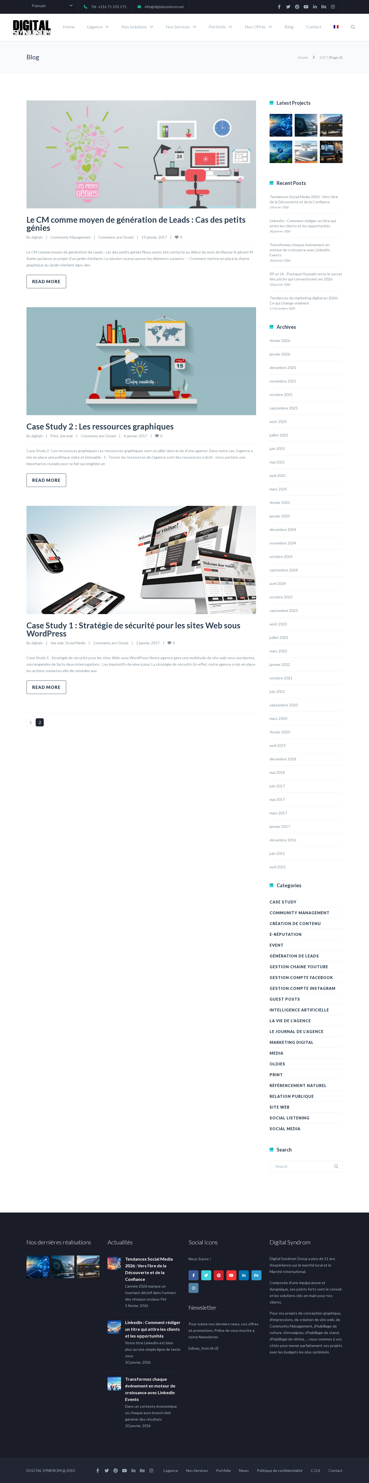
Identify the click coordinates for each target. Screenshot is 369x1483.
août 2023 (278, 624)
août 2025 (278, 421)
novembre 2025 (283, 381)
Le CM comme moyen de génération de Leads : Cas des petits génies (136, 223)
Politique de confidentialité (280, 1470)
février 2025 (280, 502)
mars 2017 (278, 813)
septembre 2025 (284, 408)
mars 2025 (278, 489)
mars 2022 (278, 651)
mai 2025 (277, 462)
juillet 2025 (279, 435)
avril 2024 (278, 583)
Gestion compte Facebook (301, 977)
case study (283, 902)
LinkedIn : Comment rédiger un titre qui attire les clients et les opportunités (152, 1329)
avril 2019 (278, 745)
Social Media (75, 643)
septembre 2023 (284, 610)
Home (69, 26)
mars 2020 (278, 718)
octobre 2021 (281, 678)
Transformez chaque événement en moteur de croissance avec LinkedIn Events (300, 249)
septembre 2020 (284, 705)
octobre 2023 (281, 597)
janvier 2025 (280, 516)
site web (66, 436)
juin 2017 (277, 786)
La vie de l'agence (290, 1020)
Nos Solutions (134, 26)
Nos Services (178, 26)
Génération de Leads (294, 956)
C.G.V (315, 1470)
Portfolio (217, 26)
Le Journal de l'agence (297, 1031)
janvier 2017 (280, 826)
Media (276, 1053)
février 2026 (280, 340)
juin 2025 (277, 448)
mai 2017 (277, 799)
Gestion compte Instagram (303, 988)
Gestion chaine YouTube (299, 966)
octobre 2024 (281, 556)
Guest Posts (285, 999)
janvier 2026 (280, 354)
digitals (37, 237)
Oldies (277, 1064)
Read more (46, 281)
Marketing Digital (292, 1042)
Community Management (70, 237)
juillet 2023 (279, 637)
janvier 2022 (280, 664)
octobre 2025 (281, 394)
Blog (289, 26)
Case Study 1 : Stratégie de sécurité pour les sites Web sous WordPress (133, 629)
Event (277, 945)
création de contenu (295, 923)
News (244, 1470)
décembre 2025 (283, 367)
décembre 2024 (283, 529)
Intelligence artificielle (299, 1010)
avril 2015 (278, 867)
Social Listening (290, 1118)
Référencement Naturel (298, 1085)
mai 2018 (277, 772)
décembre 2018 (283, 759)
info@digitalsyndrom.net (164, 7)
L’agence (94, 26)
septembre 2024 (284, 570)
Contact (313, 26)
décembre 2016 (283, 840)
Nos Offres (255, 26)
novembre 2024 (283, 543)
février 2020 (280, 732)
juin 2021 (277, 691)
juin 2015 (277, 853)
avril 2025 (278, 475)
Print (54, 436)
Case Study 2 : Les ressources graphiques (100, 426)
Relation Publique (292, 1096)
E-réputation (286, 934)
